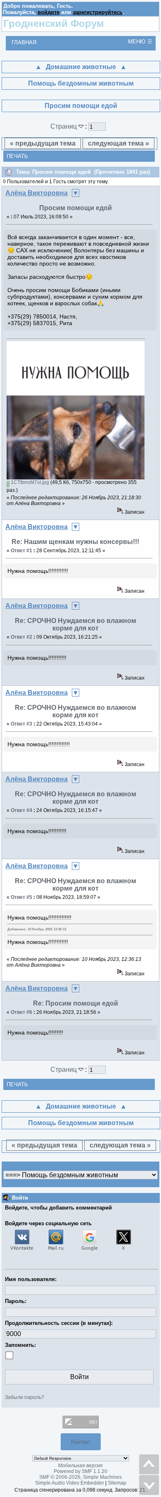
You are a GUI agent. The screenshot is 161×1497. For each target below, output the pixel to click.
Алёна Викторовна (36, 192)
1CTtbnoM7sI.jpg (29, 482)
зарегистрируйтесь (98, 12)
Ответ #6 (21, 1012)
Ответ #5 (21, 897)
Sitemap (117, 1483)
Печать (17, 156)
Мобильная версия (80, 1465)
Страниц (64, 126)
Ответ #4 (21, 810)
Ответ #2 (21, 637)
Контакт (80, 1442)
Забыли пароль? (24, 1397)
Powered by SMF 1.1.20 (80, 1471)
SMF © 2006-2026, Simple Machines (80, 1477)
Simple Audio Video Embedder (69, 1483)
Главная (24, 42)
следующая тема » (118, 143)
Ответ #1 (21, 550)
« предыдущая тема (43, 143)
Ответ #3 (21, 724)
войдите (48, 12)
